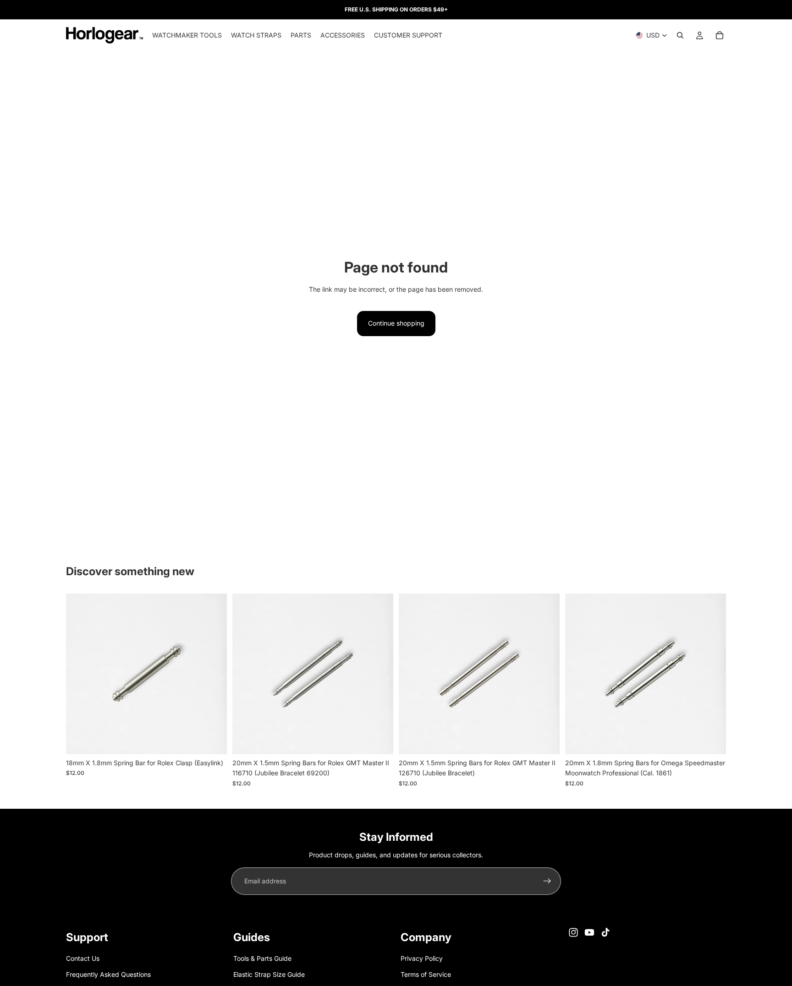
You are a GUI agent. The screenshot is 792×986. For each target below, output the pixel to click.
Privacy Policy (422, 959)
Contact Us (82, 959)
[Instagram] (573, 932)
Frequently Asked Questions (108, 974)
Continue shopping (396, 323)
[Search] (680, 35)
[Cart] (720, 35)
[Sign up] (547, 881)
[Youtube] (589, 932)
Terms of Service (426, 974)
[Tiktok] (605, 932)
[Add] (212, 740)
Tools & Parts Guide (262, 959)
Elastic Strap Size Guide (269, 974)
